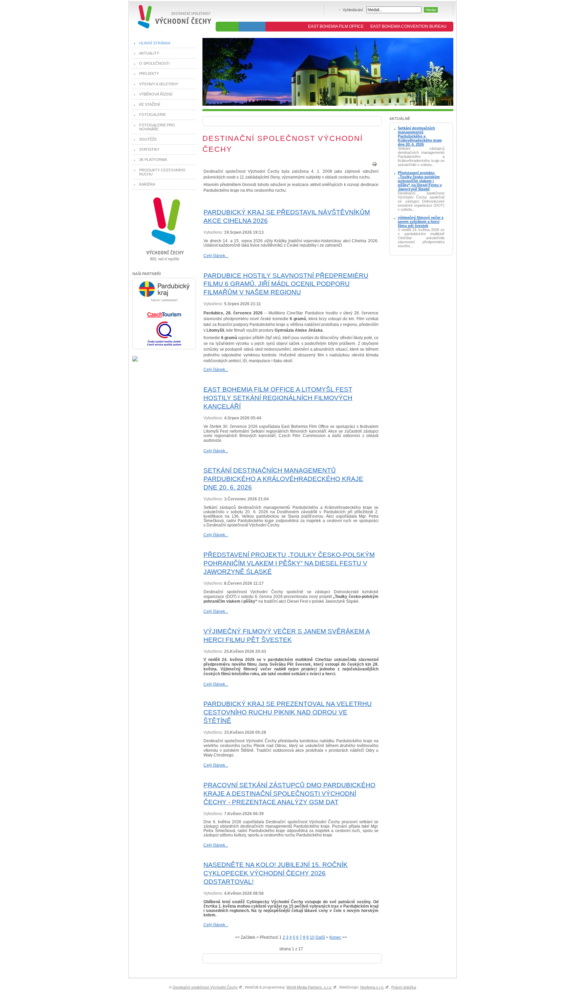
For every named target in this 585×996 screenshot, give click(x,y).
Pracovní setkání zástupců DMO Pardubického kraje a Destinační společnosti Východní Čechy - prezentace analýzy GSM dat (289, 794)
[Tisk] (374, 165)
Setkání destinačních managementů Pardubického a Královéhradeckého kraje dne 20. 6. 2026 (283, 479)
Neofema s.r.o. (372, 987)
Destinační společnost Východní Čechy (205, 987)
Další (320, 937)
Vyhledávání (353, 10)
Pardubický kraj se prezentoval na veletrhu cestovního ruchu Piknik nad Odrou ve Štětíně (287, 712)
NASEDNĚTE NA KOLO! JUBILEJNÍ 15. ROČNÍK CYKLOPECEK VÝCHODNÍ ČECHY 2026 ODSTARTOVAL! (275, 873)
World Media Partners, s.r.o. (309, 987)
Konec (335, 937)
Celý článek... (215, 255)
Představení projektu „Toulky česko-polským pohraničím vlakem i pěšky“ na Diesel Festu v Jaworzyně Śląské (289, 563)
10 (312, 937)
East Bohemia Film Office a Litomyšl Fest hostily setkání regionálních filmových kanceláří (277, 398)
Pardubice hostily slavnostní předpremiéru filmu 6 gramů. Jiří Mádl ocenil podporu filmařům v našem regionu (285, 284)
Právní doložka (403, 987)
